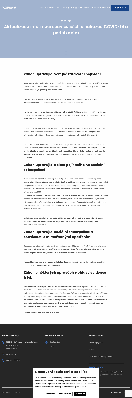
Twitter (17, 393)
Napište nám (120, 7)
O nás (41, 7)
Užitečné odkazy (62, 7)
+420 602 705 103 (13, 360)
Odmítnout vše (64, 394)
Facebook (6, 393)
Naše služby (49, 7)
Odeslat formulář (96, 367)
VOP (52, 347)
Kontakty (106, 7)
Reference (96, 7)
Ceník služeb (55, 342)
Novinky (87, 7)
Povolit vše (80, 394)
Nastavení (50, 394)
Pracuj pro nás (76, 7)
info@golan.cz (11, 354)
